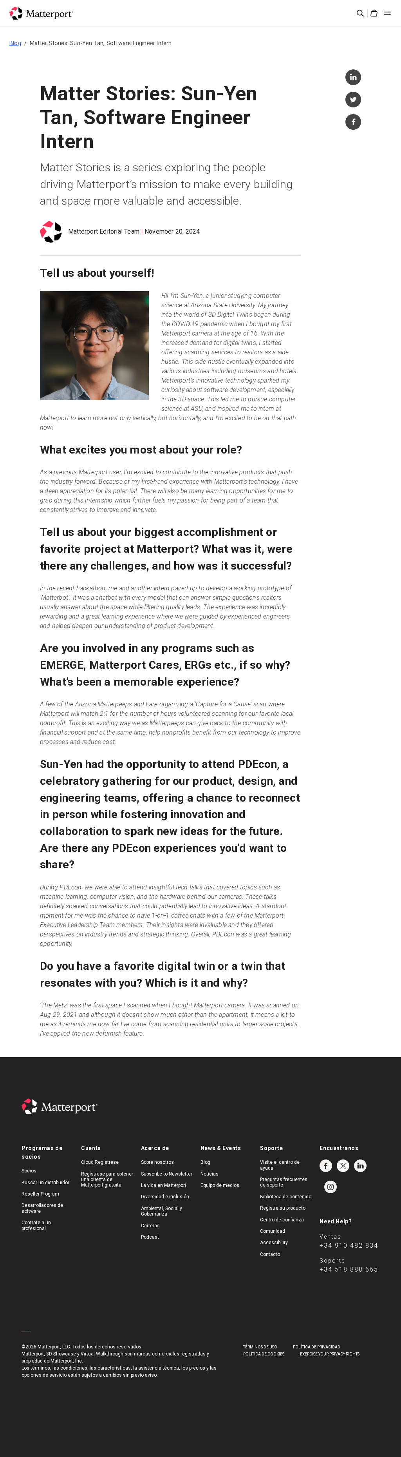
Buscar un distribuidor (45, 1182)
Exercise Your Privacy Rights (329, 1354)
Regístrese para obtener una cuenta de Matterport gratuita (107, 1179)
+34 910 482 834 (349, 1245)
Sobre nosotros (157, 1162)
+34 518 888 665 (349, 1269)
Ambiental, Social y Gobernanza (161, 1211)
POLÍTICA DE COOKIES (263, 1354)
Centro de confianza (282, 1220)
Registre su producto (282, 1208)
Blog (15, 43)
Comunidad (272, 1231)
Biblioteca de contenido (285, 1196)
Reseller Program (40, 1194)
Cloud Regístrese (100, 1162)
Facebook (326, 1165)
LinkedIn (360, 1165)
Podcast (150, 1237)
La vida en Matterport (163, 1185)
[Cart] (374, 13)
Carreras (150, 1225)
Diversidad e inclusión (165, 1196)
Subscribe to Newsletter (166, 1174)
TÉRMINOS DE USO (260, 1347)
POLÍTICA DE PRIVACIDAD (316, 1347)
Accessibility (274, 1242)
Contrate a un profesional (36, 1225)
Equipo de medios (219, 1185)
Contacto (270, 1254)
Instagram (330, 1187)
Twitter (343, 1165)
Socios (29, 1171)
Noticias (209, 1174)
